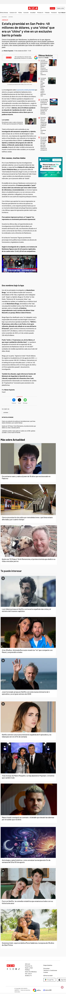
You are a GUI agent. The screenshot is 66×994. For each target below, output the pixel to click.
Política (20, 12)
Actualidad (32, 12)
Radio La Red (60, 8)
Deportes (60, 12)
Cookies (45, 972)
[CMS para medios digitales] (46, 990)
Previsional (54, 12)
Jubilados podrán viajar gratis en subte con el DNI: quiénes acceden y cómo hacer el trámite (18, 431)
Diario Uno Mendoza (31, 972)
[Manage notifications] (62, 987)
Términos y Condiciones (50, 970)
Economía (26, 12)
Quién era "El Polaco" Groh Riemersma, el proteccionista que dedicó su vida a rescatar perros (19, 426)
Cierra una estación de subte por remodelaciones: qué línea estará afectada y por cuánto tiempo (18, 422)
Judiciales (10, 16)
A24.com (27, 964)
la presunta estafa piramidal (25, 90)
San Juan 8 (28, 973)
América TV (28, 975)
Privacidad (46, 968)
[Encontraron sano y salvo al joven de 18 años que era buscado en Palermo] (30, 121)
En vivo (52, 8)
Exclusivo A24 (13, 12)
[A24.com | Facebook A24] (7, 969)
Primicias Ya (40, 12)
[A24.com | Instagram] (13, 969)
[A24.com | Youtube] (16, 969)
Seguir (4, 392)
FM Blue (27, 970)
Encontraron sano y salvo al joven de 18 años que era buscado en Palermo (12, 123)
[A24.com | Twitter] (10, 969)
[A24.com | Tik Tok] (19, 969)
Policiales (47, 12)
